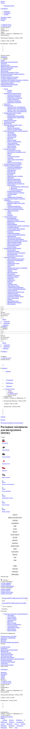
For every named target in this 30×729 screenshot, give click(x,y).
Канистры (10, 621)
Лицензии (7, 11)
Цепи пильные (11, 629)
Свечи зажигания (12, 626)
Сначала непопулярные (7, 586)
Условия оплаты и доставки (8, 636)
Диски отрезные (12, 618)
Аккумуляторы (11, 617)
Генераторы (4, 648)
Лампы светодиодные (7, 654)
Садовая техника (5, 647)
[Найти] (2, 317)
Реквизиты (4, 639)
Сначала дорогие (5, 590)
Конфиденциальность (7, 716)
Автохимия (10, 615)
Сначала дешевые (6, 589)
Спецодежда (4, 663)
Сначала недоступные (7, 592)
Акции (3, 677)
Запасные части (11, 620)
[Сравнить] (27, 600)
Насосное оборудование (7, 657)
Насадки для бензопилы (14, 624)
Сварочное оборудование (8, 662)
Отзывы (6, 14)
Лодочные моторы (6, 653)
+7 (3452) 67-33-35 (6, 24)
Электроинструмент (6, 656)
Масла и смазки (11, 623)
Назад (10, 390)
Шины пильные (11, 630)
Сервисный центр (9, 5)
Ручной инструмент (6, 660)
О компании (4, 669)
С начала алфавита (6, 583)
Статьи (3, 678)
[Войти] (1, 363)
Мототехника (4, 651)
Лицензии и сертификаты (8, 638)
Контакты (3, 641)
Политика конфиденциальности (10, 642)
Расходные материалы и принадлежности (16, 614)
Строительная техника (7, 665)
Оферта (3, 718)
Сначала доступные (6, 593)
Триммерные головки (13, 627)
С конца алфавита (6, 584)
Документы (7, 13)
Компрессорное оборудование (9, 650)
